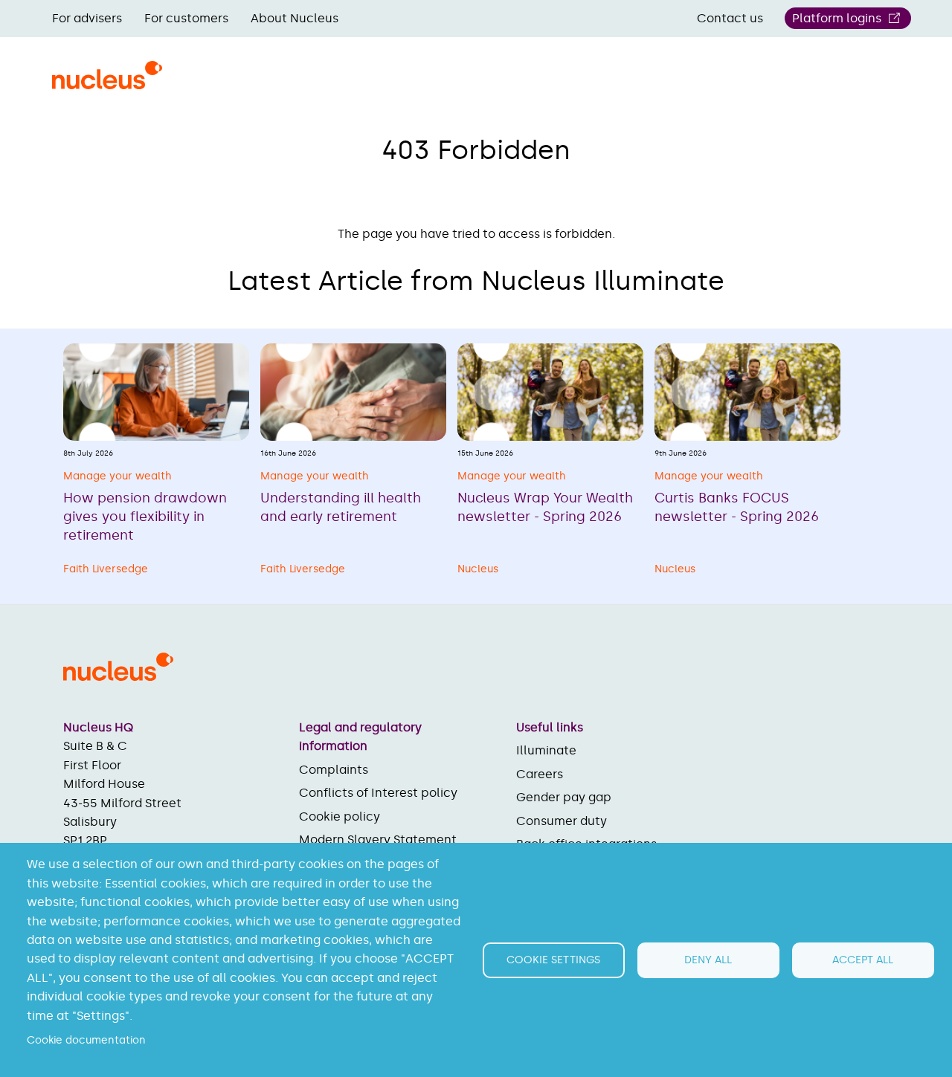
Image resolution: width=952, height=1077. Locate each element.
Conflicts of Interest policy (378, 793)
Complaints (333, 770)
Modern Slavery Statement (378, 839)
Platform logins (836, 18)
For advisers (87, 18)
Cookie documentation (86, 1040)
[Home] (107, 84)
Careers (539, 774)
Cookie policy (339, 816)
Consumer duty (561, 821)
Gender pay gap (563, 797)
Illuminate (546, 750)
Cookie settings (553, 960)
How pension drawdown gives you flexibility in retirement (145, 517)
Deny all (708, 960)
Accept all (862, 960)
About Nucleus (294, 18)
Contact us (730, 18)
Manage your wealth (117, 476)
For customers (186, 18)
